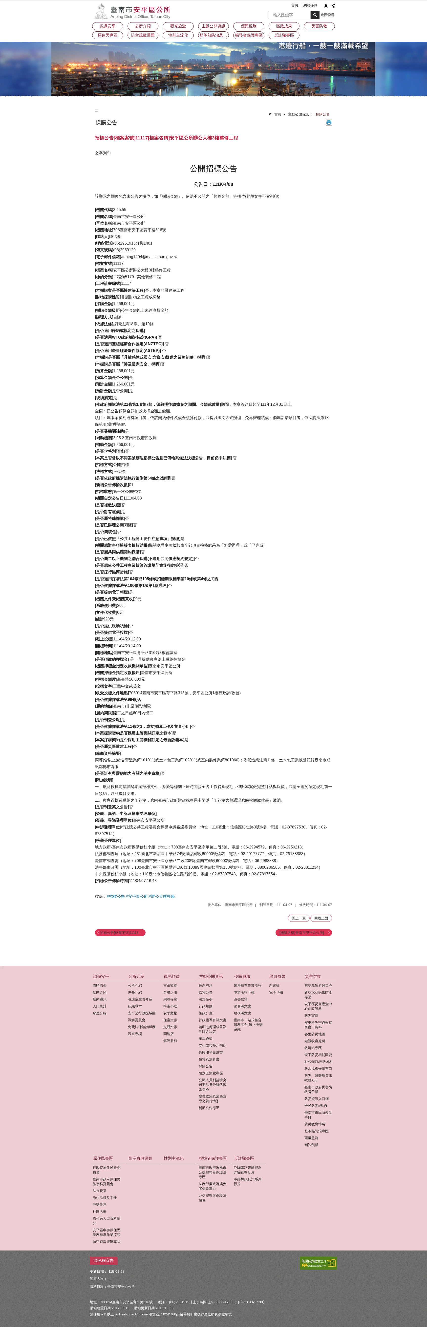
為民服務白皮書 (211, 1052)
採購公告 (323, 114)
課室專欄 (135, 1034)
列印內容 (329, 122)
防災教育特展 (314, 1124)
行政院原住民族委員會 (106, 1170)
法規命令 (206, 999)
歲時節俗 (100, 985)
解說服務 (170, 1041)
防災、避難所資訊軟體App (318, 1078)
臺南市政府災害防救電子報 (318, 1089)
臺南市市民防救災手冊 (318, 1115)
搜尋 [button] (315, 15)
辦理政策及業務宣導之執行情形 (212, 1098)
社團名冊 (100, 1211)
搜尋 (273, 13)
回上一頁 (299, 918)
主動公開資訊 (213, 26)
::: (96, 110)
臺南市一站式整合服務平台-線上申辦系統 (248, 1024)
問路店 (168, 1034)
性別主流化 (178, 35)
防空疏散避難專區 (318, 985)
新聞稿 (274, 985)
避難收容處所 (314, 1041)
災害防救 (319, 26)
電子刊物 (276, 992)
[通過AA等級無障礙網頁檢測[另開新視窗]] (318, 1263)
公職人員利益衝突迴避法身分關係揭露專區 (212, 1084)
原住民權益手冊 (105, 1198)
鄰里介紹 (100, 1013)
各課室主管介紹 (140, 999)
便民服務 (249, 26)
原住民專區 (107, 35)
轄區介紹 (100, 992)
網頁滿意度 (242, 1006)
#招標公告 (116, 896)
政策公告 (206, 992)
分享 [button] (333, 5)
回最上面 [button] (321, 918)
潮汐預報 (311, 1145)
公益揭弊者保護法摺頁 (212, 1197)
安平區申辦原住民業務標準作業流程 (106, 1232)
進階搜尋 (328, 15)
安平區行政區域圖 (142, 1013)
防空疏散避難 (143, 35)
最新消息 (206, 985)
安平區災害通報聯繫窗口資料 (318, 1024)
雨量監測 (311, 1138)
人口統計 (100, 1006)
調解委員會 (136, 1020)
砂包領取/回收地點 (318, 1062)
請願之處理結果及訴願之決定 (212, 1029)
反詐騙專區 (284, 35)
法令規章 (100, 1191)
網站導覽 (310, 5)
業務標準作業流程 (247, 985)
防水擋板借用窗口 (318, 1069)
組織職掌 (135, 1006)
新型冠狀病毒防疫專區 (318, 994)
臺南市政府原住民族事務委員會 (106, 1181)
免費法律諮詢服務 (142, 1027)
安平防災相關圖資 (318, 1055)
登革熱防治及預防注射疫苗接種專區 (214, 35)
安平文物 (170, 1013)
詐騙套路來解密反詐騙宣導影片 (247, 1170)
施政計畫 (206, 1013)
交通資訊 (170, 1027)
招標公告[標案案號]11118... (121, 933)
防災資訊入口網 (316, 1099)
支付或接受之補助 (212, 1045)
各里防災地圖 (314, 1034)
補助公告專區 (209, 1108)
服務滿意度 (242, 1013)
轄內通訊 (100, 999)
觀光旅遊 (178, 26)
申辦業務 (100, 1205)
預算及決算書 (209, 1059)
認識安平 (107, 26)
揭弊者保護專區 (249, 35)
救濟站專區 (313, 1048)
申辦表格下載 (244, 992)
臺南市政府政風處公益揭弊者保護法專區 (212, 1172)
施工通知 (206, 1038)
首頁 (294, 5)
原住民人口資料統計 (106, 1220)
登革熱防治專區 (316, 1131)
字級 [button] (326, 5)
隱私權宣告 (104, 1260)
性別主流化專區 (211, 1073)
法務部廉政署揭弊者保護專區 (212, 1186)
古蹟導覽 (170, 985)
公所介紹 (143, 26)
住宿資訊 (170, 1020)
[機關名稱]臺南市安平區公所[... (303, 933)
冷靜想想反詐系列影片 (247, 1181)
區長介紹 (135, 992)
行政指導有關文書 (212, 1020)
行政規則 (206, 1006)
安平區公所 (133, 11)
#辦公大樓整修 (162, 896)
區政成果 (284, 26)
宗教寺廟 (170, 999)
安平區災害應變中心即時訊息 (318, 1006)
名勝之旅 (170, 992)
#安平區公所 (137, 896)
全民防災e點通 (315, 1106)
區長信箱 (241, 999)
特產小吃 (170, 1006)
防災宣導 (311, 1016)
